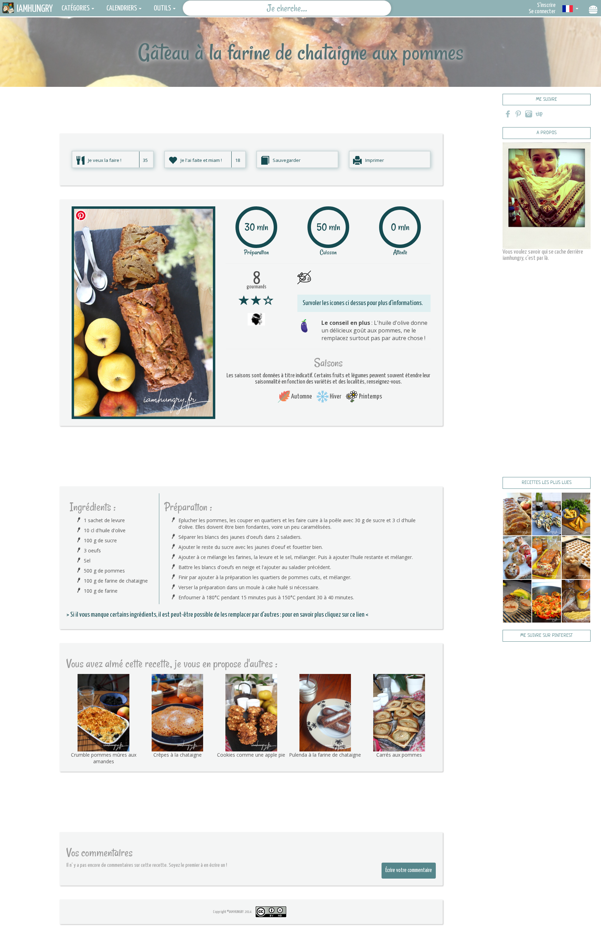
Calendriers (121, 8)
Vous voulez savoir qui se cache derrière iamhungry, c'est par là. (543, 255)
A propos (546, 132)
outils (162, 8)
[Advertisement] (251, 102)
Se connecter (542, 12)
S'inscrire (546, 5)
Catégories (76, 8)
